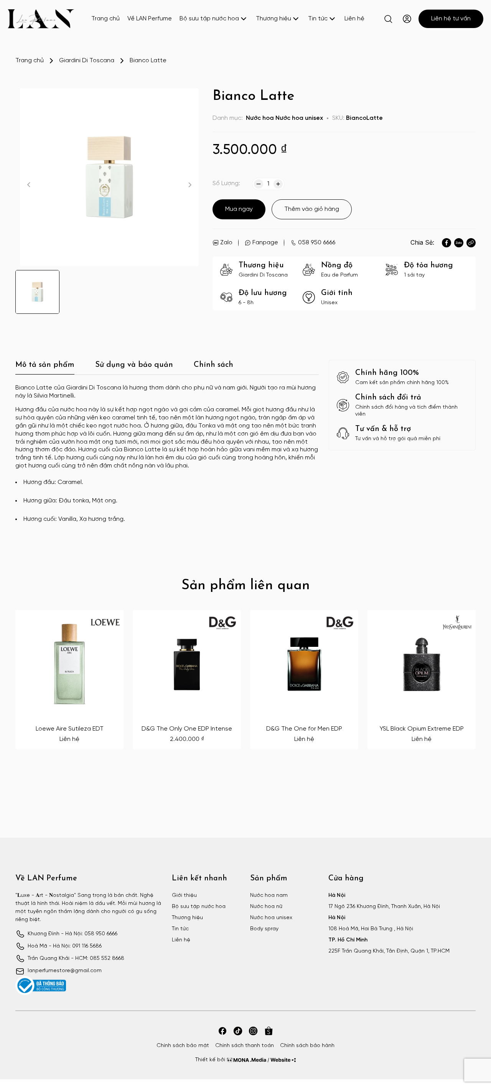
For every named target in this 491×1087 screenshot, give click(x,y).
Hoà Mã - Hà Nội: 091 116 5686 (65, 946)
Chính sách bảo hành (307, 1046)
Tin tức (318, 18)
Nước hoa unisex (299, 118)
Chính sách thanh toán (244, 1046)
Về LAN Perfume (149, 18)
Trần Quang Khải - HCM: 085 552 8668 (76, 958)
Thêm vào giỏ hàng (311, 209)
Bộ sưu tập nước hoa (209, 18)
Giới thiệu (184, 895)
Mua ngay (239, 209)
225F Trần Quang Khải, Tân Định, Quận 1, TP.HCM (389, 951)
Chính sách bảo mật (183, 1046)
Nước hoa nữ (266, 907)
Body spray (264, 929)
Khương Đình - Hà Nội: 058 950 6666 (72, 934)
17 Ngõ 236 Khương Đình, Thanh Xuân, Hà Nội (384, 907)
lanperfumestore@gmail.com (65, 971)
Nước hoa (260, 118)
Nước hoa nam (269, 895)
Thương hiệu (273, 18)
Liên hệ (354, 18)
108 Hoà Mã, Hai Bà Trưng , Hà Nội (370, 929)
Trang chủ (105, 18)
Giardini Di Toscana (86, 60)
